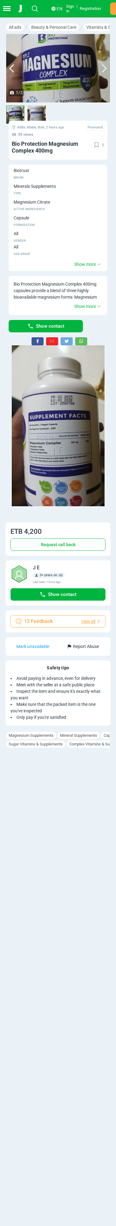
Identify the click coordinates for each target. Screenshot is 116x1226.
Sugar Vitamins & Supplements (36, 744)
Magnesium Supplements (31, 735)
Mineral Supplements (78, 735)
